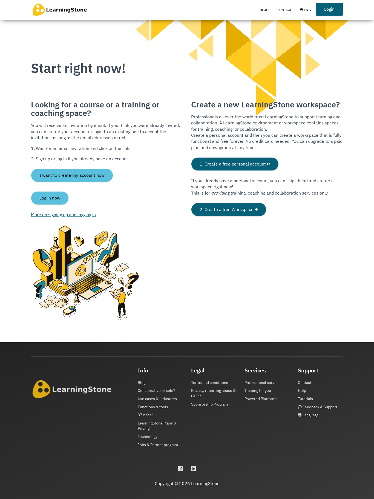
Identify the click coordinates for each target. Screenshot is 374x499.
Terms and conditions (209, 382)
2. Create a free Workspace (227, 209)
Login (329, 9)
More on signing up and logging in (63, 214)
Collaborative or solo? (156, 390)
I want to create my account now (72, 175)
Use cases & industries (157, 398)
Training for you (257, 390)
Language (310, 414)
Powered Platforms (260, 398)
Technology (147, 436)
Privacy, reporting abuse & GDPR (213, 393)
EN (309, 12)
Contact (284, 10)
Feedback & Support (319, 406)
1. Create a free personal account (233, 164)
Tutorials (305, 398)
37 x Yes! (145, 414)
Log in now (49, 198)
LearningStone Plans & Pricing (157, 426)
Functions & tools (153, 406)
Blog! (264, 10)
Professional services (262, 382)
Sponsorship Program (209, 404)
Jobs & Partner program (158, 444)
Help (302, 390)
